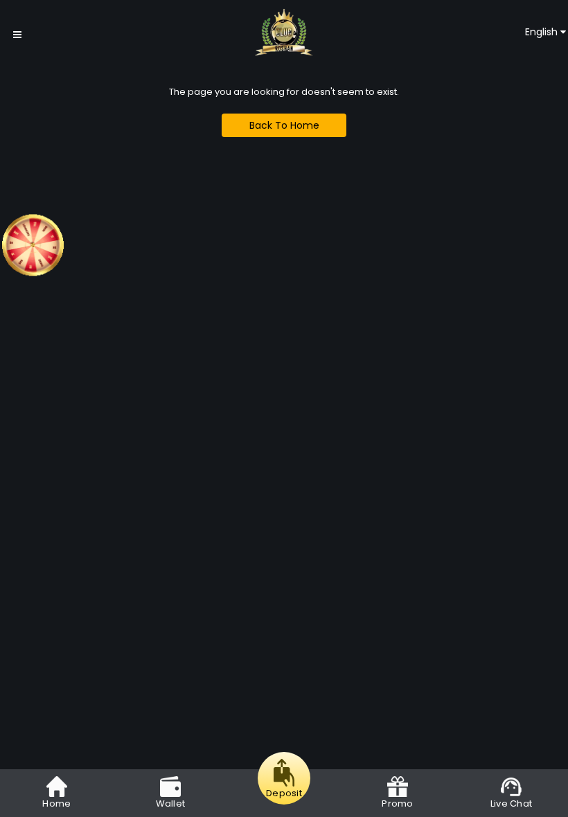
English (542, 32)
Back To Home (284, 125)
